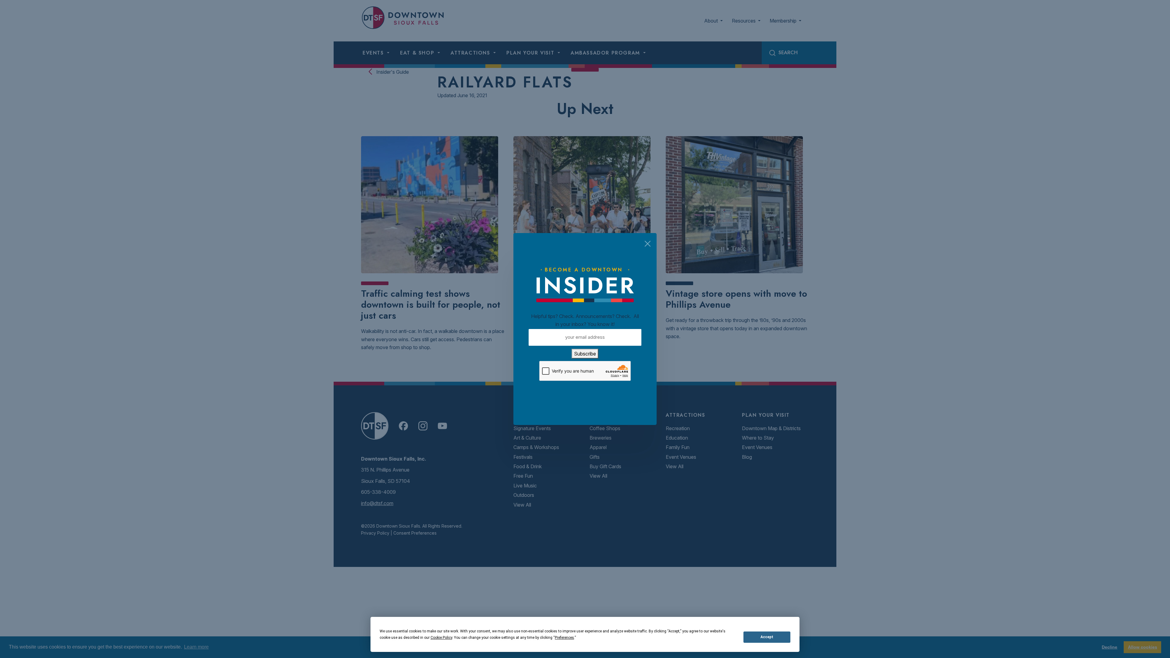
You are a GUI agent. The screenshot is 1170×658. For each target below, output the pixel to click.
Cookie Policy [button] (441, 637)
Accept (766, 637)
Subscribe (585, 354)
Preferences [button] (564, 637)
